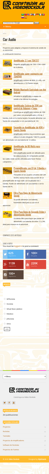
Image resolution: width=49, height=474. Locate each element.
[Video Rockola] (24, 8)
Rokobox (10, 314)
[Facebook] (9, 402)
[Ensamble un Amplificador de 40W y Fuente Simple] (7, 130)
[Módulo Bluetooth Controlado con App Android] (7, 92)
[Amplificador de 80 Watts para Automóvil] (7, 148)
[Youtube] (13, 402)
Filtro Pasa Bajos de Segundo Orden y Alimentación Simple (30, 213)
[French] (34, 15)
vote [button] (7, 329)
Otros (9, 324)
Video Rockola (14, 459)
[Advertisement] (24, 350)
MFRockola (11, 299)
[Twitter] (4, 402)
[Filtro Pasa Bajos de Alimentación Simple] (7, 195)
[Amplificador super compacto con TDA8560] (7, 76)
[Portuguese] (43, 15)
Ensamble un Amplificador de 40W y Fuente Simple (29, 129)
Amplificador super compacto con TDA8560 (28, 75)
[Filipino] (31, 15)
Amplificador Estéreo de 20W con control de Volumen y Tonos (28, 107)
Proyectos (24, 427)
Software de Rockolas (24, 445)
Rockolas (24, 431)
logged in (18, 246)
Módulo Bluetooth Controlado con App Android (30, 91)
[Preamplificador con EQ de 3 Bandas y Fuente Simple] (7, 170)
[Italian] (40, 15)
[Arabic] (22, 15)
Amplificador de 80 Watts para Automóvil (27, 148)
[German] (37, 15)
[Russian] (22, 17)
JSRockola (10, 319)
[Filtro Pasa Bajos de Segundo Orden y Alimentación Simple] (7, 214)
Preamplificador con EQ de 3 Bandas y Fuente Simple (30, 169)
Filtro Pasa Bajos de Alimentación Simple (28, 194)
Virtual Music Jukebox (14, 309)
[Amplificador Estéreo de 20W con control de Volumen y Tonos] (7, 108)
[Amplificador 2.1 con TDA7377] (7, 63)
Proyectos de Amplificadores (24, 440)
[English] (28, 15)
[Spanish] (25, 17)
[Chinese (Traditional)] (25, 15)
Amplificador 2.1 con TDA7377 (26, 60)
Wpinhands (42, 459)
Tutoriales (24, 436)
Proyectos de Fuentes (24, 450)
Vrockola (10, 304)
